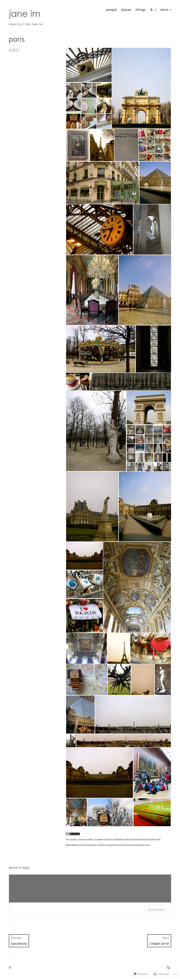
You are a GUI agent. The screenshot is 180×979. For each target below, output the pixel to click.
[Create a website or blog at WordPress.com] (10, 967)
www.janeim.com (113, 845)
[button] (89, 64)
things (141, 9)
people (111, 9)
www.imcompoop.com (138, 845)
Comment (156, 909)
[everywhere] (168, 968)
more (164, 9)
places (126, 9)
